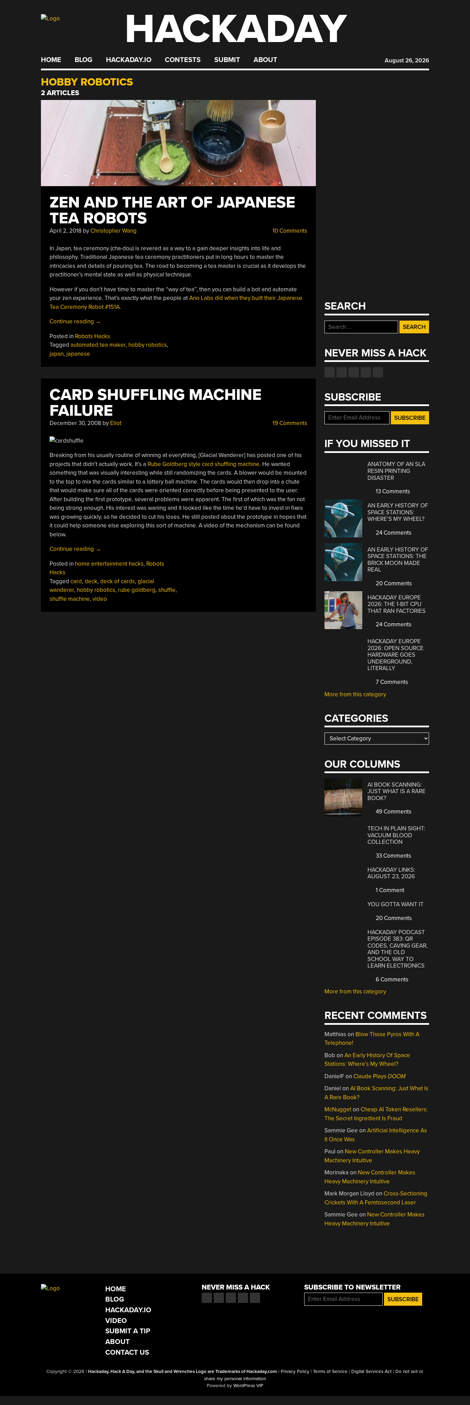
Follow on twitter (342, 372)
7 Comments (391, 682)
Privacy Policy (295, 1371)
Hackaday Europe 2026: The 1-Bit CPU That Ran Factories (396, 604)
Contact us (378, 372)
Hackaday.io (128, 60)
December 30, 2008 (75, 423)
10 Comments (289, 230)
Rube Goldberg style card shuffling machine (203, 464)
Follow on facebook (329, 372)
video (100, 599)
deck (91, 581)
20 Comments (393, 583)
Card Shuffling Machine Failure (155, 402)
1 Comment (389, 890)
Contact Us (127, 1352)
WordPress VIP (248, 1385)
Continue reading (75, 321)
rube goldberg (137, 590)
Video (116, 1320)
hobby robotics (147, 344)
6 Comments (391, 979)
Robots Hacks (92, 336)
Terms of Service (330, 1371)
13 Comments (392, 491)
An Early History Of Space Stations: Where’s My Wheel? (397, 512)
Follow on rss (366, 372)
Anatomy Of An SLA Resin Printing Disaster (396, 471)
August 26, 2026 (407, 60)
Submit (227, 60)
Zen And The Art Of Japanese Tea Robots (172, 210)
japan (57, 353)
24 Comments (393, 532)
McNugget (337, 1109)
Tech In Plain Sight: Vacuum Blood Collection (396, 835)
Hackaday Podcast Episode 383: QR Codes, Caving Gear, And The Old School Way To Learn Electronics (397, 949)
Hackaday (236, 29)
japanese (78, 353)
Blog (83, 60)
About (265, 60)
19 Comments (289, 423)
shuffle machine (70, 599)
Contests (183, 60)
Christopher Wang (113, 230)
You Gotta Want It (395, 904)
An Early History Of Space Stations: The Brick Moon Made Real (397, 560)
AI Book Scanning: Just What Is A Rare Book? (396, 791)
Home (51, 60)
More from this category (355, 694)
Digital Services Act (371, 1371)
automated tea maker (98, 344)
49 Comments (393, 811)
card (76, 581)
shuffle (166, 590)
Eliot (115, 423)
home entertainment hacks (109, 563)
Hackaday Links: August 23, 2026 (391, 873)
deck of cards (117, 581)
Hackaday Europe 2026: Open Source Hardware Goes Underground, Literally (395, 655)
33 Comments (392, 855)
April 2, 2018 (66, 230)
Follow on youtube (354, 372)
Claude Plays (379, 1076)
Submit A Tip (127, 1331)
